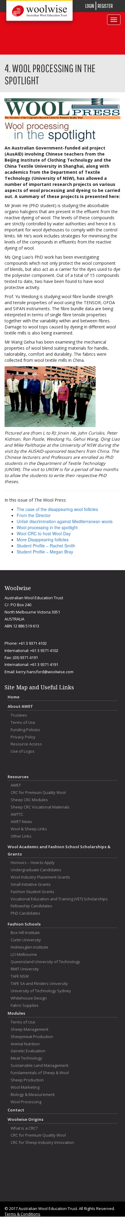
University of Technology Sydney (41, 990)
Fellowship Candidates (31, 906)
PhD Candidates (25, 913)
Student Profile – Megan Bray (45, 552)
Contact (16, 1110)
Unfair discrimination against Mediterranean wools (65, 521)
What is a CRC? (24, 1128)
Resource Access (26, 744)
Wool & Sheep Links (29, 829)
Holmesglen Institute (29, 947)
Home (13, 697)
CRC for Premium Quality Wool (38, 792)
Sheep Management (29, 1029)
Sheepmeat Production (32, 1036)
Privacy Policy (23, 737)
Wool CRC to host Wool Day (44, 533)
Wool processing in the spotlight (47, 527)
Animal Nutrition (25, 1044)
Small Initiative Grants (31, 884)
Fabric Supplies (25, 1005)
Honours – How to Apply (33, 862)
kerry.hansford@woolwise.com (44, 671)
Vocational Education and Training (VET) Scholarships (59, 899)
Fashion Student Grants (32, 891)
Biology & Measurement (33, 1094)
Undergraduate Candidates (36, 869)
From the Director (34, 515)
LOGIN (89, 6)
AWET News (21, 821)
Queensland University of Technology (45, 961)
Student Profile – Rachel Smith (46, 546)
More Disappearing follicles (43, 539)
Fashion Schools (24, 924)
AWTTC (17, 814)
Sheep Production (27, 1080)
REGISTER (105, 6)
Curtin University (26, 940)
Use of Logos (23, 751)
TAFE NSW (20, 976)
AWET (16, 785)
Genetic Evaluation (28, 1051)
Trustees (19, 715)
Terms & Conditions (22, 1214)
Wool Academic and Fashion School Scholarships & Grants (59, 850)
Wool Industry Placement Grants (40, 877)
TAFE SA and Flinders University (39, 983)
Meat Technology (26, 1058)
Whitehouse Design (29, 998)
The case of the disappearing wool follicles (57, 509)
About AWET (20, 706)
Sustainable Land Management (39, 1065)
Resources (18, 776)
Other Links (21, 836)
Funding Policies (25, 729)
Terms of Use (23, 722)
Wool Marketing (25, 1087)
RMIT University (25, 969)
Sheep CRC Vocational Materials (40, 807)
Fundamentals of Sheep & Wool (40, 1072)
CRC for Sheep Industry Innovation (42, 1142)
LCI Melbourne (24, 954)
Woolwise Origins (25, 1119)
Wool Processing (26, 1101)
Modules (16, 1013)
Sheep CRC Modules (29, 799)
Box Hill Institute (25, 932)
